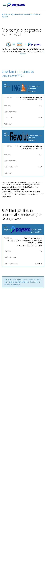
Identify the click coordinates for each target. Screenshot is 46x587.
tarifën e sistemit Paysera (19, 282)
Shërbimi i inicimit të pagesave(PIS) (18, 73)
